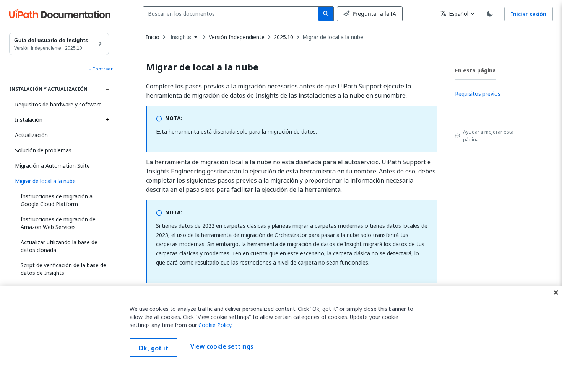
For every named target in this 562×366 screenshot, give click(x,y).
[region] (281, 326)
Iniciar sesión (528, 14)
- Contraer (101, 68)
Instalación (28, 120)
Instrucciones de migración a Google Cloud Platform (57, 200)
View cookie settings (221, 346)
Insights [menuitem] (181, 37)
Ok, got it (153, 348)
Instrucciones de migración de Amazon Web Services (58, 223)
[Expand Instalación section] (107, 119)
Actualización (31, 135)
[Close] (556, 292)
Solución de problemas (43, 150)
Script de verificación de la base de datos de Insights (63, 269)
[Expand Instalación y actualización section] (107, 89)
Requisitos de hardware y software (58, 104)
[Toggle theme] (489, 13)
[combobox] (232, 14)
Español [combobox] (454, 14)
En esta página (475, 70)
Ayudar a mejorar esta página (488, 135)
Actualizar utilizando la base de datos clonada (59, 246)
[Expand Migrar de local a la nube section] (107, 181)
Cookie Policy (214, 325)
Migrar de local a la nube (45, 181)
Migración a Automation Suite (52, 166)
